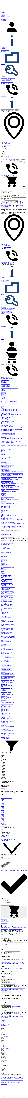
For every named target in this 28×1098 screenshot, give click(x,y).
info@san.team (4, 1036)
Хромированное (5, 826)
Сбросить (3, 788)
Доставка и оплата (5, 16)
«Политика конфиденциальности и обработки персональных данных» (12, 1078)
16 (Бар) (3, 836)
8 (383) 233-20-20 (5, 111)
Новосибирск (7, 143)
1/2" (2, 830)
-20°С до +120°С (5, 834)
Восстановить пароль (6, 968)
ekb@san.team (4, 1058)
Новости (3, 48)
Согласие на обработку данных (15, 1080)
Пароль (2, 949)
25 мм (2, 812)
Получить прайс (14, 160)
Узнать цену (4, 920)
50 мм (2, 816)
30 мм (2, 814)
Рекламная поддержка (6, 79)
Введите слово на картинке (8, 952)
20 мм (2, 810)
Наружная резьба (5, 840)
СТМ (2, 800)
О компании (4, 12)
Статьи (2, 18)
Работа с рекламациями (7, 82)
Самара (5, 146)
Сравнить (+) (4, 919)
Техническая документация (8, 78)
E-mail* (2, 978)
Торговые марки (5, 50)
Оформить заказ (15, 1006)
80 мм (2, 820)
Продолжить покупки (6, 1006)
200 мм (2, 811)
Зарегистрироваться (17, 968)
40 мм (2, 815)
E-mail (2, 1009)
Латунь (2, 823)
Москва (5, 142)
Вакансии (3, 51)
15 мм (2, 807)
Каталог (3, 14)
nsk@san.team (7, 148)
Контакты (3, 19)
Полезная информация (6, 80)
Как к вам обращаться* (6, 196)
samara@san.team (5, 1048)
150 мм (2, 808)
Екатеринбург (7, 145)
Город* (2, 199)
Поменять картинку (5, 956)
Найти (16, 110)
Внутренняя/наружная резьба (8, 839)
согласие (16, 959)
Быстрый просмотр (5, 858)
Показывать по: (5, 856)
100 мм (2, 804)
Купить (14, 917)
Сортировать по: (5, 854)
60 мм (2, 818)
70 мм (2, 819)
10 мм (2, 803)
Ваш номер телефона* (6, 198)
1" (1, 828)
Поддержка (3, 15)
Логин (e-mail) (4, 944)
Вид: (2, 857)
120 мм (2, 806)
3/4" (2, 831)
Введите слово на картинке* (8, 979)
